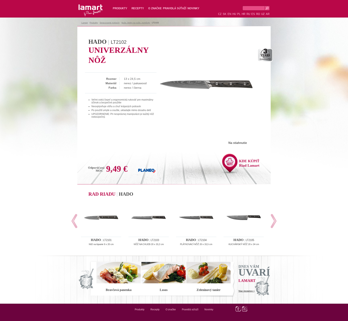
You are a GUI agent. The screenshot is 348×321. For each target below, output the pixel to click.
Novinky (193, 8)
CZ (220, 14)
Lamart (86, 7)
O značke (155, 8)
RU (248, 14)
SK (224, 14)
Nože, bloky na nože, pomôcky (135, 23)
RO (258, 14)
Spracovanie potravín (110, 23)
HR (243, 14)
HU (234, 14)
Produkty (120, 8)
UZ (263, 14)
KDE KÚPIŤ (249, 163)
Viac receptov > (246, 291)
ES (253, 14)
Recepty (138, 8)
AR (267, 14)
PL (238, 14)
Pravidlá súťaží (174, 8)
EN (229, 14)
